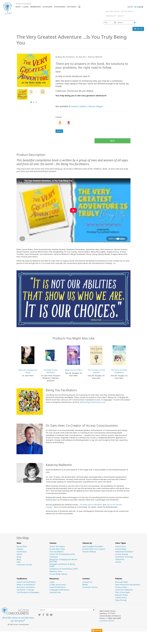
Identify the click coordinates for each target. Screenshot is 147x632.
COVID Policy (120, 598)
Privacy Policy (121, 587)
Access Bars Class (57, 549)
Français (91, 106)
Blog (19, 559)
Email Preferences (57, 587)
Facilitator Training (25, 590)
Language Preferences (59, 590)
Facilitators (22, 552)
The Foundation (57, 552)
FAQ (18, 562)
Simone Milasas (89, 552)
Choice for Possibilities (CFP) (62, 554)
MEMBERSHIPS (35, 7)
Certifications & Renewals (28, 592)
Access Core (120, 546)
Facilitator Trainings (124, 557)
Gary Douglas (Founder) (92, 546)
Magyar (99, 106)
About (59, 131)
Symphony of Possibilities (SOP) (64, 569)
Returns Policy (121, 595)
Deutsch (74, 106)
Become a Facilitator (26, 587)
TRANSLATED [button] (110, 16)
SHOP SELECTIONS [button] (112, 11)
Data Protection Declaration (127, 585)
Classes (20, 549)
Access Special (121, 554)
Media (85, 585)
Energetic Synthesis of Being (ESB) (62, 565)
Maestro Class (56, 571)
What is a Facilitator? (26, 585)
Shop (19, 557)
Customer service (107, 621)
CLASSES (25, 7)
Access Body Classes (58, 574)
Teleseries (119, 559)
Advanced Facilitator (124, 552)
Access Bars (22, 546)
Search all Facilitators (26, 582)
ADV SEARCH (71, 7)
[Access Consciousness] (7, 8)
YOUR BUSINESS (60, 7)
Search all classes (57, 546)
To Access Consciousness (23, 4)
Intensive (54, 557)
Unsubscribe (55, 592)
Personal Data (121, 582)
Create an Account (58, 585)
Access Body (120, 549)
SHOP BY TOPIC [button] (126, 11)
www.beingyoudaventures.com (93, 402)
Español (82, 106)
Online (118, 562)
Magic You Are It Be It (73, 370)
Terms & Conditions (124, 590)
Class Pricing (120, 600)
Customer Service (24, 565)
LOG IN (130, 7)
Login (52, 582)
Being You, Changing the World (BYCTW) (63, 560)
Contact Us (87, 582)
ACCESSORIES (47, 7)
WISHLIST (121, 16)
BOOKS (18, 7)
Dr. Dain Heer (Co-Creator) (93, 549)
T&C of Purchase (122, 592)
